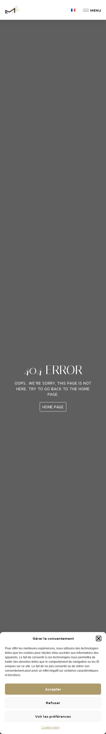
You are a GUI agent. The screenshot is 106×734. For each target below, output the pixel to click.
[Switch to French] (73, 10)
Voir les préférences (53, 716)
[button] (98, 638)
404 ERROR (53, 370)
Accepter (53, 689)
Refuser (53, 703)
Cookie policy (50, 727)
